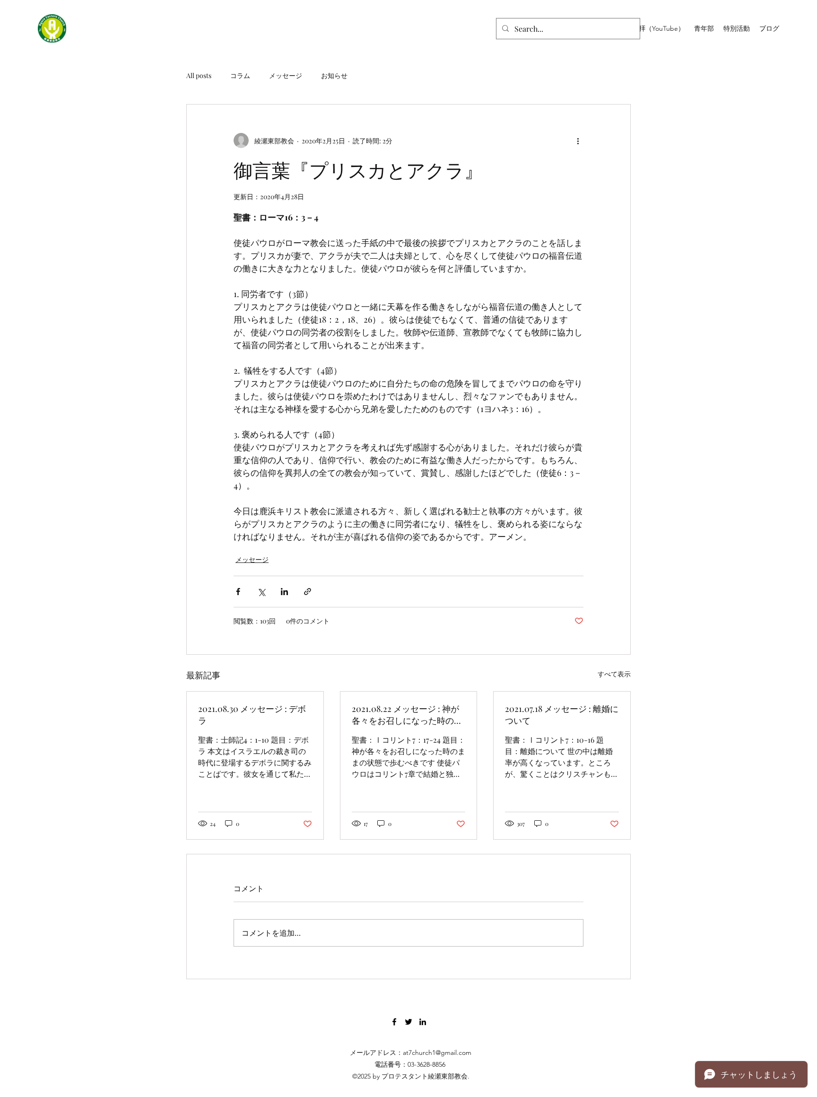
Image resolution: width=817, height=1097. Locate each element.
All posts (198, 75)
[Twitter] (408, 1022)
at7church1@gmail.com (437, 1052)
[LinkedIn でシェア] (284, 591)
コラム (240, 75)
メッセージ (285, 75)
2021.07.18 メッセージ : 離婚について (561, 714)
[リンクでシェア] (307, 591)
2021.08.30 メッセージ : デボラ (252, 714)
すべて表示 (614, 673)
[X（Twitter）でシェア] (261, 591)
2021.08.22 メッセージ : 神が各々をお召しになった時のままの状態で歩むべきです (407, 715)
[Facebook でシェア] (238, 591)
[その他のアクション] (577, 140)
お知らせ (334, 75)
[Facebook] (394, 1022)
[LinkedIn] (422, 1022)
